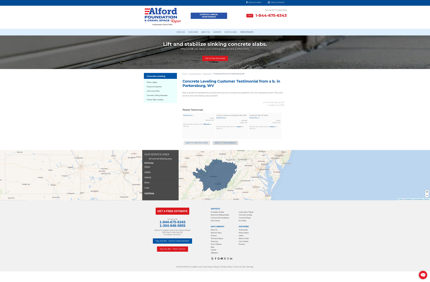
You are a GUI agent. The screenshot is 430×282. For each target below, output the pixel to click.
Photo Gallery (152, 82)
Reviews (242, 244)
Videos (241, 235)
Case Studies (244, 241)
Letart (239, 126)
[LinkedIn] (231, 258)
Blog (212, 247)
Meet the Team (216, 233)
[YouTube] (221, 258)
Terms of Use (239, 267)
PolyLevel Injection (154, 87)
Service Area (254, 2)
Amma (272, 126)
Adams (147, 167)
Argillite (147, 172)
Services (181, 32)
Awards (213, 250)
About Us (205, 32)
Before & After (244, 238)
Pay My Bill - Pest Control (172, 249)
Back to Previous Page (197, 143)
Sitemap (250, 267)
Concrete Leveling (156, 76)
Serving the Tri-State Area (276, 10)
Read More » (188, 115)
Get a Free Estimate (215, 58)
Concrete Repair (245, 218)
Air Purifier (242, 221)
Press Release (216, 244)
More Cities (149, 194)
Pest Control (215, 221)
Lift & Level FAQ (153, 91)
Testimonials (243, 230)
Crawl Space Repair (246, 212)
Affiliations (214, 253)
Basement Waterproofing (220, 215)
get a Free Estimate (172, 211)
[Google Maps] (218, 258)
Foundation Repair (217, 212)
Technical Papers (217, 238)
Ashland (147, 177)
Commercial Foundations (220, 218)
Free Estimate (277, 2)
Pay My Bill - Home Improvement (172, 241)
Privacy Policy (226, 267)
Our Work (193, 32)
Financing (214, 241)
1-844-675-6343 (267, 15)
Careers (217, 32)
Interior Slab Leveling (155, 100)
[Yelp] (212, 258)
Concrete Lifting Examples (157, 95)
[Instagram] (228, 258)
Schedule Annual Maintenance (209, 15)
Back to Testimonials (225, 143)
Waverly (206, 124)
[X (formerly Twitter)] (225, 258)
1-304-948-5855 (172, 225)
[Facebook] (215, 258)
